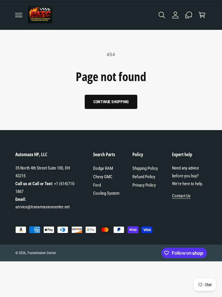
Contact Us (181, 195)
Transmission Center (41, 253)
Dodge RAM (103, 168)
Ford (97, 185)
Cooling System (106, 193)
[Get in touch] (188, 14)
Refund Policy (143, 176)
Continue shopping (111, 101)
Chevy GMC (102, 176)
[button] (18, 14)
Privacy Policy (144, 185)
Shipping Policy (145, 168)
